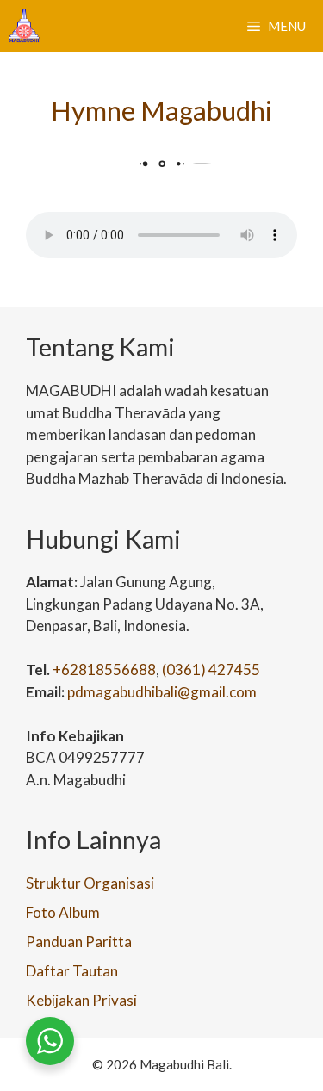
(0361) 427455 (211, 669)
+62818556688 (104, 669)
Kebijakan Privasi (81, 1000)
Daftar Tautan (72, 971)
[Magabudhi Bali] (24, 26)
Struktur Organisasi (90, 883)
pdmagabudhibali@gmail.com (162, 692)
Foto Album (63, 912)
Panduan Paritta (79, 942)
